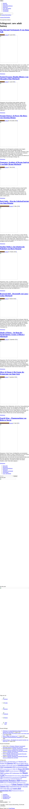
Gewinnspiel (5, 11)
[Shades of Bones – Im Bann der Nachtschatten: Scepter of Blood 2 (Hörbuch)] (9, 357)
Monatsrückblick (10, 775)
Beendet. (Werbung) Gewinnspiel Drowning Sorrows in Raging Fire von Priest (14, 746)
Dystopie (3, 763)
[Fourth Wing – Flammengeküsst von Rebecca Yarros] (9, 450)
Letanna (6, 34)
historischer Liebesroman (14, 770)
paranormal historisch (16, 778)
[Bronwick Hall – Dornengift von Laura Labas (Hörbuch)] (9, 317)
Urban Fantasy (20, 784)
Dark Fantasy (14, 761)
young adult (7, 788)
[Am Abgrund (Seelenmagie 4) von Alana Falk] (9, 62)
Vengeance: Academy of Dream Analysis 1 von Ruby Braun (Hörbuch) (14, 163)
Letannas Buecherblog (5, 17)
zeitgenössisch (16, 790)
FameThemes (12, 808)
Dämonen (11, 763)
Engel (24, 763)
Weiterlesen (2, 73)
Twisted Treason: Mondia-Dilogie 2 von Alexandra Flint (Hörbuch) (14, 78)
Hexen (21, 769)
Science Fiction (14, 782)
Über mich (5, 4)
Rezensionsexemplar (4, 206)
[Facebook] (5, 699)
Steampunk (8, 784)
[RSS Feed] (5, 724)
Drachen (22, 761)
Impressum (5, 7)
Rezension (2, 34)
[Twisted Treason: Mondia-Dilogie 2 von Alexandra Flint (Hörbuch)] (9, 100)
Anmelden (5, 794)
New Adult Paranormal (15, 777)
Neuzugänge (5, 9)
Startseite (5, 3)
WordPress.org (6, 798)
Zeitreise (21, 790)
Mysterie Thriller (18, 775)
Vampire (5, 786)
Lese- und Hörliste (7, 8)
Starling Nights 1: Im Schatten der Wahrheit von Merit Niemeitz (12, 248)
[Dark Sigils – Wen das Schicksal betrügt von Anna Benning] (9, 232)
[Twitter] (5, 702)
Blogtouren (5, 467)
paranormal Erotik (7, 778)
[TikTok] (5, 717)
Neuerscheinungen (7, 777)
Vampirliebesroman (16, 786)
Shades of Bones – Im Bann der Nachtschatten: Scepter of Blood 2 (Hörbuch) (12, 334)
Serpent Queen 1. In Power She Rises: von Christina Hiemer (13, 117)
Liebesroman (17, 773)
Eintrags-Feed (6, 795)
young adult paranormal (10, 789)
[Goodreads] (5, 714)
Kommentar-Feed (7, 797)
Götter (15, 769)
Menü (2, 0)
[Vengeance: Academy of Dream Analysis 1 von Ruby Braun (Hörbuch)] (9, 185)
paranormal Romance (10, 780)
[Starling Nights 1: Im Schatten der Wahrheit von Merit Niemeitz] (9, 279)
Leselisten (8, 773)
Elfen (18, 763)
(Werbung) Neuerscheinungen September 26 (13, 737)
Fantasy (5, 765)
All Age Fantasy (5, 761)
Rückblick (5, 782)
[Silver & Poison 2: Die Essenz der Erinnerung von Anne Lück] (9, 403)
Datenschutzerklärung (8, 5)
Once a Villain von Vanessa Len (10, 736)
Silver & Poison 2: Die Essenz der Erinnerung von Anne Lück (12, 373)
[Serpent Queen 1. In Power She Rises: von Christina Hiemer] (9, 146)
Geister (15, 765)
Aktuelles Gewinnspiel (8, 471)
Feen (10, 765)
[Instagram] (5, 709)
